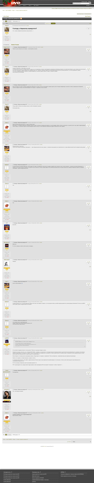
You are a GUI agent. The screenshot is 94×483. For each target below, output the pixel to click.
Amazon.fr (78, 8)
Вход (90, 1)
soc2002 (6, 338)
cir (6, 223)
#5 (90, 111)
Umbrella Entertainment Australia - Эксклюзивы (40, 479)
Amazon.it (82, 8)
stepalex (6, 164)
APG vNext (44, 446)
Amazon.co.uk (69, 8)
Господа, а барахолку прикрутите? (21, 10)
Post (90, 23)
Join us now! (84, 1)
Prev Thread (6, 16)
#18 (90, 377)
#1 (90, 34)
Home (3, 10)
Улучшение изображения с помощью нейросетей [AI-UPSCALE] (72, 474)
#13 (90, 266)
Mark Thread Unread (80, 13)
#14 (90, 288)
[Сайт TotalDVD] (8, 10)
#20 (90, 419)
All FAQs (63, 472)
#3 (90, 75)
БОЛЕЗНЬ (34, 481)
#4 (90, 91)
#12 (90, 249)
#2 (90, 54)
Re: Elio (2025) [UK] (7, 479)
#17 (90, 368)
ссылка (27, 25)
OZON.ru (90, 8)
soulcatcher (6, 389)
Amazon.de (74, 8)
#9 (90, 190)
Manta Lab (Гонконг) (35, 476)
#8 (90, 171)
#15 (90, 308)
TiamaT (6, 25)
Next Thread (87, 16)
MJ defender (6, 242)
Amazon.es (86, 8)
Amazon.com (60, 8)
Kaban (6, 122)
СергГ (6, 144)
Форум (13, 10)
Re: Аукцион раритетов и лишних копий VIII (11, 474)
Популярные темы (36, 472)
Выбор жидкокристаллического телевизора (68, 476)
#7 (90, 151)
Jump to (69, 441)
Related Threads (15, 44)
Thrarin (6, 183)
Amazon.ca (65, 8)
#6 (90, 129)
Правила (53, 8)
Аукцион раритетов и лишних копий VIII (39, 474)
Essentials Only (47, 23)
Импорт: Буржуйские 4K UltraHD (38, 477)
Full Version (53, 23)
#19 (90, 396)
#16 (90, 327)
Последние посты (7, 472)
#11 (90, 229)
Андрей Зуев (6, 47)
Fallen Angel (6, 259)
